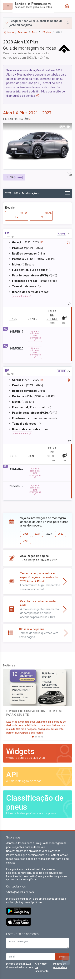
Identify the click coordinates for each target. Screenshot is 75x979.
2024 (37, 533)
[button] (37, 23)
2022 (60, 533)
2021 (25, 540)
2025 (25, 533)
